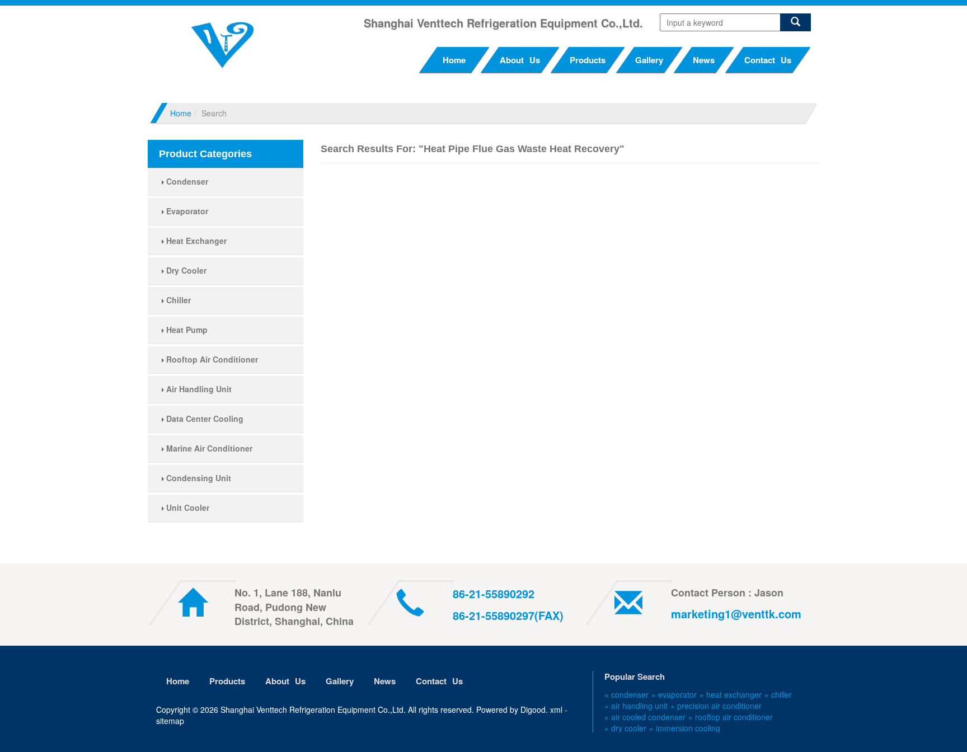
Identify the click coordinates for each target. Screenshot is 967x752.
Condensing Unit (197, 477)
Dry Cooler (185, 270)
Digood (533, 709)
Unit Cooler (186, 507)
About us (520, 60)
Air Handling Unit (198, 388)
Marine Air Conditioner (208, 448)
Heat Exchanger (195, 240)
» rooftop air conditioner (730, 716)
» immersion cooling (684, 728)
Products (587, 60)
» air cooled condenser (645, 716)
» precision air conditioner (716, 705)
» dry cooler (625, 728)
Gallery (649, 60)
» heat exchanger (731, 694)
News (704, 60)
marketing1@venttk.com (736, 613)
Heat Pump (186, 329)
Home (454, 60)
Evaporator (186, 211)
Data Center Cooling (203, 418)
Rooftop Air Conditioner (211, 359)
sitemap (170, 720)
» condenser (626, 694)
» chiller (778, 694)
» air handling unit (636, 705)
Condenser (186, 181)
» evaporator (674, 694)
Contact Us (767, 60)
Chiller (177, 300)
